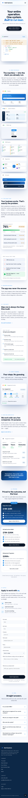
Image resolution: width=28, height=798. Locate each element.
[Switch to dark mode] (25, 795)
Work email (5, 637)
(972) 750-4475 (4, 778)
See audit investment (6, 323)
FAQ (2, 769)
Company (5, 632)
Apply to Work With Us (14, 521)
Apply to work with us (6, 432)
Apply (2, 771)
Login (2, 786)
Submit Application (14, 677)
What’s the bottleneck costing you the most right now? (13, 656)
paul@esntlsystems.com (6, 780)
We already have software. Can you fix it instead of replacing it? (12, 733)
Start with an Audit (14, 568)
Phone (4, 644)
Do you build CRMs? (7, 706)
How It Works (4, 765)
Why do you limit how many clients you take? (12, 727)
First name (5, 619)
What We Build (4, 763)
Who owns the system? (8, 722)
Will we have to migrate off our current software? (12, 712)
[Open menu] (25, 2)
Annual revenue (6, 650)
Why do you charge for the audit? (11, 717)
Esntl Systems (9, 3)
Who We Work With (5, 767)
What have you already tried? (8, 665)
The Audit (3, 760)
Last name (5, 626)
